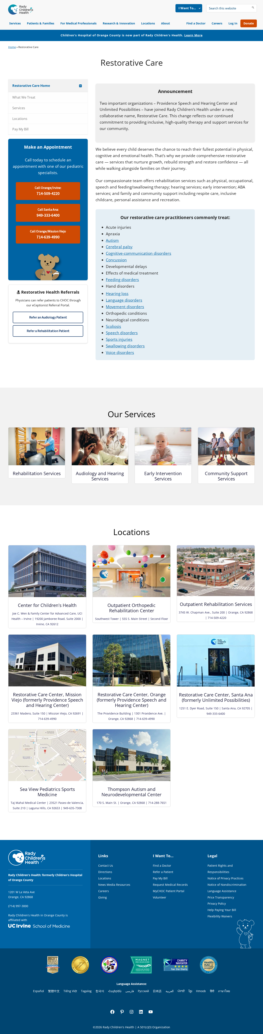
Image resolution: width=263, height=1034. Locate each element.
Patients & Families (40, 23)
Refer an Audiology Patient (48, 317)
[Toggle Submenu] (80, 85)
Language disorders (124, 300)
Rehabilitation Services (37, 473)
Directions (105, 872)
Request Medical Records (170, 885)
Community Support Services (226, 476)
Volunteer (159, 897)
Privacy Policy (217, 903)
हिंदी (212, 991)
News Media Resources (114, 885)
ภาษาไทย (224, 991)
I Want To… (187, 8)
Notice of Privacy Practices (225, 878)
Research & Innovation (119, 23)
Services (15, 23)
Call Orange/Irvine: (48, 191)
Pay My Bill (160, 878)
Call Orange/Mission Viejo (48, 234)
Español (38, 991)
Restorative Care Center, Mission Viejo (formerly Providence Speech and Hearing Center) (47, 699)
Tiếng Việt (70, 991)
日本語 (157, 991)
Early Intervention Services (163, 476)
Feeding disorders (122, 279)
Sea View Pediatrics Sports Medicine (47, 791)
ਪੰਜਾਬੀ (181, 991)
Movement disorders (125, 306)
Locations (148, 23)
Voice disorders (120, 352)
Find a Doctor (195, 23)
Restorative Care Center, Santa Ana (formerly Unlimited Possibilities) (216, 697)
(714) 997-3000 (18, 906)
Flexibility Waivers (220, 916)
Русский (143, 991)
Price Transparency (221, 897)
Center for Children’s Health (47, 605)
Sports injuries (119, 339)
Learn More (193, 35)
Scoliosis (113, 326)
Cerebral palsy (119, 246)
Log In (232, 23)
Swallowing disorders (125, 346)
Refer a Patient (163, 872)
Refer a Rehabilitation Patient (48, 331)
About (165, 23)
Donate (248, 23)
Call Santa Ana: (48, 212)
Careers (217, 23)
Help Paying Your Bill (222, 910)
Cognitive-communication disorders (138, 253)
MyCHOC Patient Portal (168, 891)
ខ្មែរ (190, 991)
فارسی (129, 991)
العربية (170, 991)
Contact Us (105, 865)
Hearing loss (117, 293)
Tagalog (86, 991)
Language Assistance (222, 891)
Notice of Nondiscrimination (227, 885)
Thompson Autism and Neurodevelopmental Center (131, 791)
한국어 (100, 991)
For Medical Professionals (78, 23)
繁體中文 (54, 991)
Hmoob (201, 991)
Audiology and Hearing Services (100, 476)
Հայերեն (114, 991)
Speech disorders (122, 332)
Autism (112, 240)
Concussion (116, 260)
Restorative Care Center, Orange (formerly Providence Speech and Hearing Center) (131, 699)
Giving (102, 897)
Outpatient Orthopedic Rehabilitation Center (131, 608)
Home (12, 47)
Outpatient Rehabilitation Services (216, 604)
